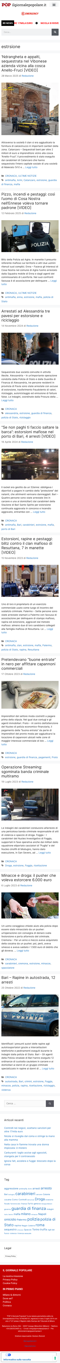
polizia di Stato (9, 417)
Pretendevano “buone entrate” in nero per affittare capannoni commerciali (28, 664)
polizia (15, 1085)
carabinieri (28, 524)
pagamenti (44, 757)
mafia (17, 184)
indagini (50, 1209)
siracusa (20, 1230)
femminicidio (15, 1204)
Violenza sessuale (24, 1233)
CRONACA (11, 175)
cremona (23, 963)
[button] (54, 4)
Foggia (28, 865)
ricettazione (40, 865)
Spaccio (28, 1229)
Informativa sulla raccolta (17, 1359)
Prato (55, 757)
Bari (19, 524)
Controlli (23, 1199)
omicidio (10, 1219)
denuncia (30, 1200)
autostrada (11, 1081)
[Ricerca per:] (25, 1103)
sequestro (10, 1229)
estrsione (42, 180)
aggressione (11, 1188)
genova (37, 1203)
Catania (46, 1194)
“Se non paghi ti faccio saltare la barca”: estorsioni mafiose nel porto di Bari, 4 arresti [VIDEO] (29, 432)
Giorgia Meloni (46, 1204)
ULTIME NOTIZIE (27, 175)
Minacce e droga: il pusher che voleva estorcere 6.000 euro (28, 877)
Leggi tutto (31, 167)
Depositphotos (30, 1346)
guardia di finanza (41, 413)
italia (6, 1214)
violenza (6, 1089)
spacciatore (7, 967)
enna (20, 297)
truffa (43, 1229)
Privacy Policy (10, 1256)
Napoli (42, 1214)
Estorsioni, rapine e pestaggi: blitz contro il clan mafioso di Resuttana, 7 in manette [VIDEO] (27, 546)
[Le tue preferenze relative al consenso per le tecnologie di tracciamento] (55, 1358)
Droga (8, 865)
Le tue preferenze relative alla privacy (31, 1354)
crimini (28, 1081)
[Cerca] (55, 32)
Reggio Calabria (28, 1226)
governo (7, 1209)
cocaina (7, 1199)
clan (19, 645)
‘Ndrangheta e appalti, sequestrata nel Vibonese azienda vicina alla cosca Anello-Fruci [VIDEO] (24, 63)
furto (30, 1203)
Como (15, 1199)
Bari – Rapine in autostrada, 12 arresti (28, 979)
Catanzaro (29, 180)
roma (40, 1225)
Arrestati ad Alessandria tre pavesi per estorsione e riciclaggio (25, 315)
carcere (39, 1194)
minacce (46, 963)
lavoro (10, 1214)
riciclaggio (25, 417)
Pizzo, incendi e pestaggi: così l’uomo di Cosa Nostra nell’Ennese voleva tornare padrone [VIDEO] (28, 201)
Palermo (47, 645)
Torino (35, 1229)
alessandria (11, 413)
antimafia (10, 180)
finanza (24, 1204)
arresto (46, 1188)
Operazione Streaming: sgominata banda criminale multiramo (25, 771)
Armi (19, 180)
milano (26, 1214)
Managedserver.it (30, 1341)
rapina (22, 649)
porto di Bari (8, 529)
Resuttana (33, 649)
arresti (36, 1188)
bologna (11, 1194)
